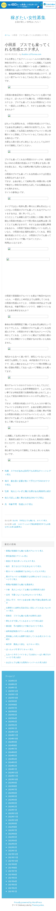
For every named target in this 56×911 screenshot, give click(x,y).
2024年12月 (13, 731)
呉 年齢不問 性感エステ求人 (19, 504)
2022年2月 (12, 847)
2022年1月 (12, 850)
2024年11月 (13, 735)
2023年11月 (13, 776)
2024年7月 (12, 748)
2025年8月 (12, 704)
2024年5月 (12, 755)
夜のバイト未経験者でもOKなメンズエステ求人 (26, 571)
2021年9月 (12, 864)
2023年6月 (12, 793)
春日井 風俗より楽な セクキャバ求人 (23, 644)
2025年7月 (12, 708)
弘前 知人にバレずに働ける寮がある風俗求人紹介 (28, 491)
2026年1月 (12, 687)
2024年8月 (12, 745)
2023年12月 (13, 772)
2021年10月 (13, 861)
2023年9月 (12, 782)
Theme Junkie (38, 905)
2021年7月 (12, 871)
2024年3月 (12, 762)
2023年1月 (12, 810)
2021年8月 (12, 867)
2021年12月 (13, 854)
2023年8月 (12, 786)
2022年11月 (13, 816)
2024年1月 (12, 769)
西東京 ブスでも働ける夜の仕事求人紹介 (23, 615)
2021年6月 (12, 874)
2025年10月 (13, 697)
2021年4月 (12, 881)
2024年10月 (13, 738)
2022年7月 (12, 830)
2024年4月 (12, 759)
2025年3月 (12, 721)
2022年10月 (13, 820)
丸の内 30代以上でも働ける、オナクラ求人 (29, 520)
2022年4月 (12, 840)
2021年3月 (12, 884)
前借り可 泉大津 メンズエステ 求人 (20, 561)
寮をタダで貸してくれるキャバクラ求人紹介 (24, 621)
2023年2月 (12, 806)
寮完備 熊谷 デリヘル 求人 (17, 556)
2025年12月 (13, 691)
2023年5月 (12, 796)
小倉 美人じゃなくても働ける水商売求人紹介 (25, 589)
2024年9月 (12, 742)
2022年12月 (13, 813)
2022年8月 (12, 827)
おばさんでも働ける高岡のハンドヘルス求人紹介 (26, 662)
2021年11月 (13, 857)
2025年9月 (12, 701)
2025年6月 (12, 711)
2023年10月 (13, 779)
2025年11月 (13, 694)
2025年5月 (12, 714)
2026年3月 (12, 680)
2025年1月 (12, 728)
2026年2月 (12, 684)
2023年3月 (12, 803)
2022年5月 (12, 837)
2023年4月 (12, 799)
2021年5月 (12, 877)
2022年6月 (12, 833)
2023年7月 (12, 789)
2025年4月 (12, 718)
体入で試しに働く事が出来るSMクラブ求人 (24, 497)
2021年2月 (12, 888)
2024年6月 (12, 752)
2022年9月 (12, 823)
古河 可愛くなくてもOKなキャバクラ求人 (24, 594)
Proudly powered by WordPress (28, 902)
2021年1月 (12, 891)
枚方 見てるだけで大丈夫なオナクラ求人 (23, 566)
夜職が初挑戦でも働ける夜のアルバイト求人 (24, 550)
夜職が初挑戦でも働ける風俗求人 (20, 584)
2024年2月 (12, 765)
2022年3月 (12, 843)
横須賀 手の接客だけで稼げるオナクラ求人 (24, 626)
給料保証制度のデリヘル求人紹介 (20, 631)
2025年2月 (12, 725)
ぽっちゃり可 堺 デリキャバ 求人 (19, 649)
